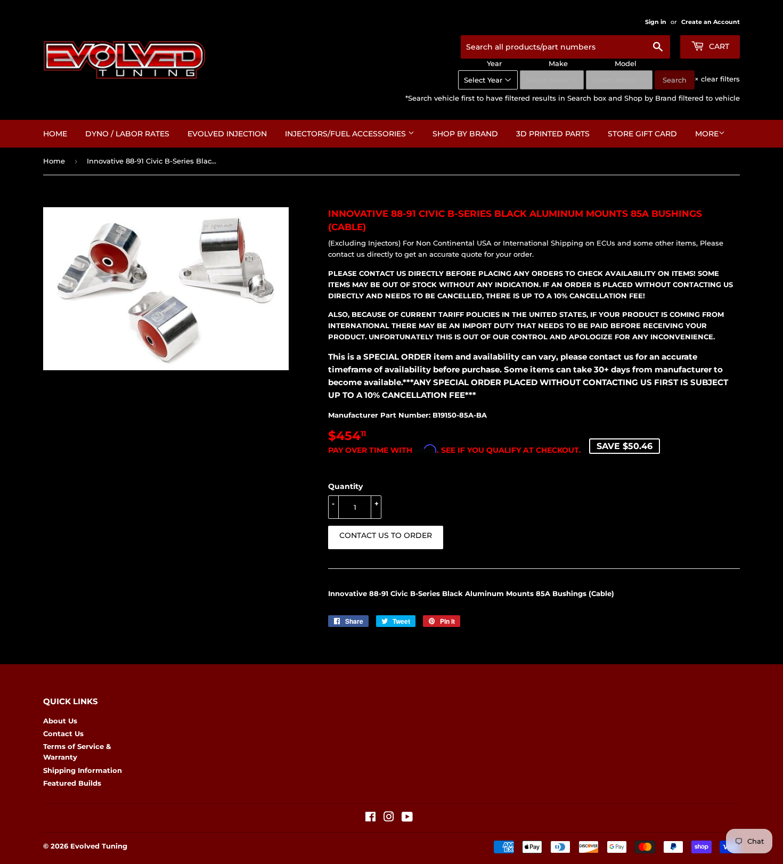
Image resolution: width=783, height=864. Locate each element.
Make (558, 63)
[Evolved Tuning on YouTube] (407, 818)
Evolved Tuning (98, 846)
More (707, 133)
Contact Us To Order (385, 535)
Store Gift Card (642, 133)
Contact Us (63, 733)
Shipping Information (82, 770)
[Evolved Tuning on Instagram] (389, 818)
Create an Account (710, 22)
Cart (718, 46)
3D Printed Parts (553, 133)
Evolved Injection (227, 133)
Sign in (655, 22)
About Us (60, 720)
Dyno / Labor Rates (127, 133)
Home (55, 133)
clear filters (717, 79)
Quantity (345, 486)
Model (626, 63)
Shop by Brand (465, 133)
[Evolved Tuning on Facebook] (370, 818)
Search (675, 80)
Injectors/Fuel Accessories (346, 133)
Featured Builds (72, 783)
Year (494, 63)
